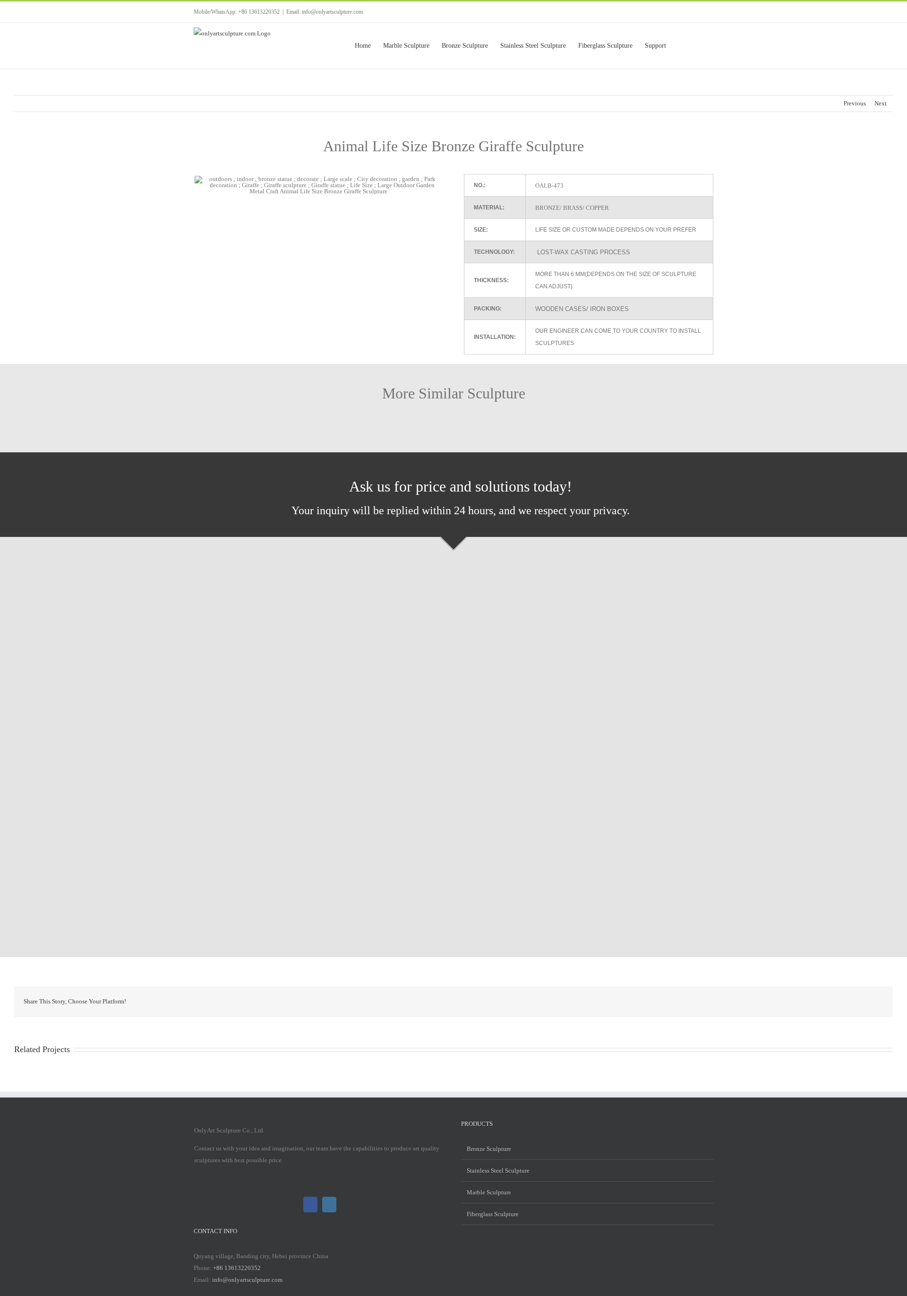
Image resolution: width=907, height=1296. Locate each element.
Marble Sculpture (489, 1192)
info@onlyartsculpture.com (247, 1279)
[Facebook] (310, 1204)
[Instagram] (329, 1204)
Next (880, 103)
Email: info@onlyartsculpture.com (324, 12)
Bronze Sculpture (489, 1148)
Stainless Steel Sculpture (498, 1170)
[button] (698, 46)
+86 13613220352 (237, 1267)
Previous (855, 103)
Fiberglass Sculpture (493, 1214)
